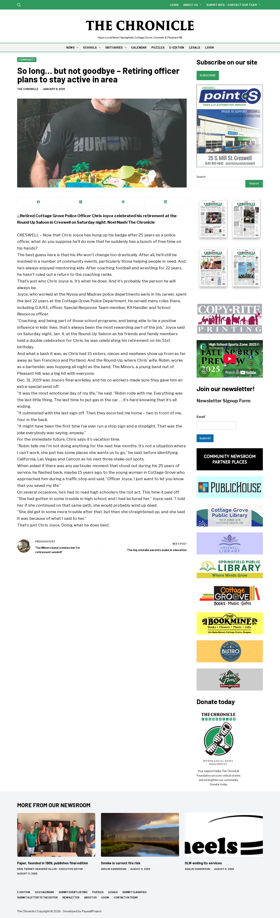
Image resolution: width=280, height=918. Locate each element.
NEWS (70, 47)
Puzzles (97, 892)
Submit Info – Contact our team (231, 4)
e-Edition (23, 892)
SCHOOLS (90, 47)
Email (202, 417)
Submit (205, 438)
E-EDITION (176, 47)
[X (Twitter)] (81, 202)
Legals (113, 892)
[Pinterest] (123, 202)
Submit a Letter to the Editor (37, 897)
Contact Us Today (126, 897)
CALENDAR (139, 47)
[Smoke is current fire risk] (140, 835)
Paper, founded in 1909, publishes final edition (52, 863)
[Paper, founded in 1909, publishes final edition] (56, 835)
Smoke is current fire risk (120, 863)
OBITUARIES (114, 47)
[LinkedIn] (165, 202)
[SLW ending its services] (224, 835)
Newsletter (70, 897)
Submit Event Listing (73, 892)
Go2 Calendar (44, 892)
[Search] (19, 4)
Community (27, 59)
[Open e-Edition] (230, 242)
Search (201, 177)
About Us (190, 4)
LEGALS (194, 47)
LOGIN (209, 47)
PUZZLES (158, 47)
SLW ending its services (203, 863)
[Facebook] (38, 202)
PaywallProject (92, 911)
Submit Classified (134, 892)
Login (174, 4)
